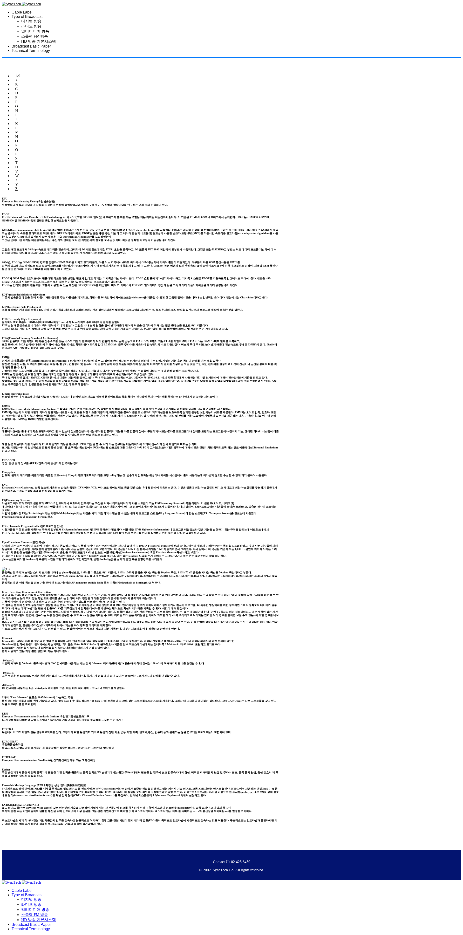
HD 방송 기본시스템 (38, 41)
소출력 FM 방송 (34, 36)
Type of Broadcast (27, 16)
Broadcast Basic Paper (31, 46)
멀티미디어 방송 (35, 31)
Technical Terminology (31, 50)
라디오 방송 (31, 26)
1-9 (17, 76)
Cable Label (22, 12)
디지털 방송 (31, 21)
